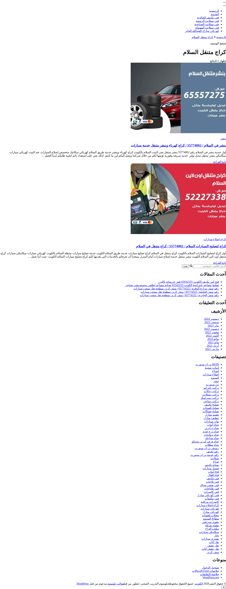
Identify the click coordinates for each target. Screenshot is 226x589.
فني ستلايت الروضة (207, 20)
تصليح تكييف (211, 404)
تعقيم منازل (212, 414)
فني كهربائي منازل (208, 495)
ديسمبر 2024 (211, 318)
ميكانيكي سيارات (209, 532)
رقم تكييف (212, 451)
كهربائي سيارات (210, 508)
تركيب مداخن (211, 401)
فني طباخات (211, 488)
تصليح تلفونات (211, 407)
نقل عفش (213, 545)
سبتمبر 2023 (211, 322)
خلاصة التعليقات (209, 574)
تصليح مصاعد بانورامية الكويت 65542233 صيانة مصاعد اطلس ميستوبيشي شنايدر (172, 285)
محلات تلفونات (210, 515)
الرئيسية (214, 10)
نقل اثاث (214, 542)
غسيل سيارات (211, 468)
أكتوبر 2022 (212, 335)
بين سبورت (212, 384)
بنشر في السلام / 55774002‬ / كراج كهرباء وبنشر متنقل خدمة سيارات (178, 145)
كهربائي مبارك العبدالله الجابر (202, 30)
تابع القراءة (219, 161)
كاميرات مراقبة (210, 501)
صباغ (216, 461)
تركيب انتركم (211, 387)
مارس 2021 (212, 349)
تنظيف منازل (211, 418)
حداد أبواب (213, 424)
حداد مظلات (212, 444)
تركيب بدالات (211, 391)
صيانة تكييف (212, 465)
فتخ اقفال (213, 475)
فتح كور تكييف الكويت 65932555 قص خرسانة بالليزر (188, 281)
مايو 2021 (213, 342)
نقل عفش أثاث (210, 548)
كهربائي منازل (211, 511)
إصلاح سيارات (211, 374)
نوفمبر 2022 (212, 332)
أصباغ (215, 371)
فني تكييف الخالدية (208, 17)
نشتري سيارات (210, 538)
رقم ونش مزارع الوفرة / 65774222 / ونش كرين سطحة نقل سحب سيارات (176, 288)
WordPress (83, 583)
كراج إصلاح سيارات (215, 239)
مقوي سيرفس (210, 522)
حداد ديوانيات (211, 434)
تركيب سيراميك (210, 397)
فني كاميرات (211, 491)
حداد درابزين (212, 428)
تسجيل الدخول (210, 567)
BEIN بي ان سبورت (207, 364)
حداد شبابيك (212, 438)
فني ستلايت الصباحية (206, 24)
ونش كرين (213, 552)
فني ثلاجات (212, 481)
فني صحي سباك (209, 485)
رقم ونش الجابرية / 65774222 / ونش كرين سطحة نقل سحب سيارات (179, 295)
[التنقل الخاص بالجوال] (224, 2)
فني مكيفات (212, 498)
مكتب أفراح (212, 528)
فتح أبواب (213, 471)
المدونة (215, 14)
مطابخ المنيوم (211, 518)
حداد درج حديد (211, 431)
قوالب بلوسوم (116, 583)
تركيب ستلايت (210, 394)
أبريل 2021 (213, 345)
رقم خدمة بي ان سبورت (205, 454)
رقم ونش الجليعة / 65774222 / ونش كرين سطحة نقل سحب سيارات (180, 291)
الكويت (199, 583)
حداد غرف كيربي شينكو (205, 441)
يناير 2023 (213, 325)
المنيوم (215, 377)
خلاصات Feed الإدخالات (205, 570)
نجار (216, 535)
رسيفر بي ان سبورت (207, 448)
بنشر (223, 138)
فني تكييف (213, 478)
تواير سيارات (211, 421)
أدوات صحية (212, 367)
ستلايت (214, 458)
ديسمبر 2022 (211, 328)
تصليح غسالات (211, 411)
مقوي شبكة (212, 525)
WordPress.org (211, 577)
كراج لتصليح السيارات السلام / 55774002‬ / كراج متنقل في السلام (181, 246)
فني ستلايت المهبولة (207, 27)
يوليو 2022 (213, 338)
